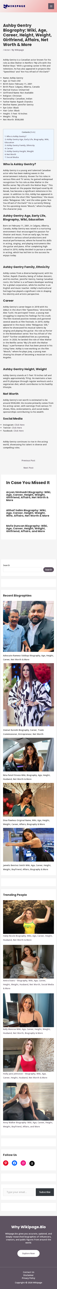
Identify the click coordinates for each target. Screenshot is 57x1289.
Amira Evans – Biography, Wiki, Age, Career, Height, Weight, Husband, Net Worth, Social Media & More (28, 984)
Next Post (28, 467)
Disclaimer (28, 1275)
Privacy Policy (28, 1278)
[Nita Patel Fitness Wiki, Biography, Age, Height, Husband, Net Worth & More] (28, 754)
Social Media (12, 157)
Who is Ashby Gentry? (15, 136)
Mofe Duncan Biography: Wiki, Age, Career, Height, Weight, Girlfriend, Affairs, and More (27, 528)
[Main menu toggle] (51, 6)
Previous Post (28, 460)
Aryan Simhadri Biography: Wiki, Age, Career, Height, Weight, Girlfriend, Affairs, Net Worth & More (28, 496)
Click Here (19, 424)
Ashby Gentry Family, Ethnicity (20, 145)
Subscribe (44, 1192)
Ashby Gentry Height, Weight (19, 151)
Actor (7, 49)
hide (33, 132)
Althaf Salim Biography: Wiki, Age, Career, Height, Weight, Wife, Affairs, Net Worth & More (27, 512)
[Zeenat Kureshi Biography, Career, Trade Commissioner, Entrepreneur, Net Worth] (28, 694)
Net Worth (10, 154)
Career (9, 148)
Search (6, 565)
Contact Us (28, 1272)
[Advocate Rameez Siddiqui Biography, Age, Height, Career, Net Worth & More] (28, 626)
